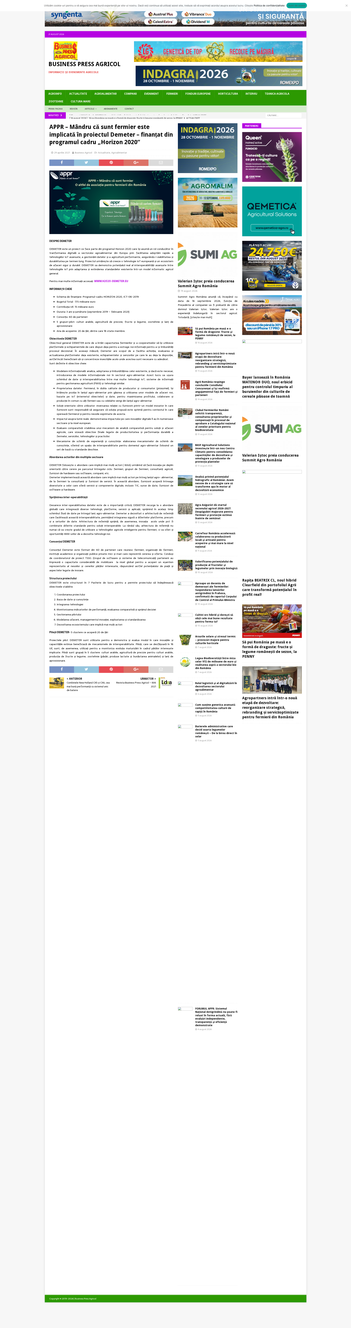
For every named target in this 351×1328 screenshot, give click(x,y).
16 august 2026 (205, 342)
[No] (346, 5)
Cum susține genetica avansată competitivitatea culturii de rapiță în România (215, 708)
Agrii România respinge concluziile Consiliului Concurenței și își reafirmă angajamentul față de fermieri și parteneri (216, 388)
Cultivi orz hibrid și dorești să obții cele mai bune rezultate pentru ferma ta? (214, 618)
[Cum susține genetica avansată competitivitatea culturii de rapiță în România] (185, 707)
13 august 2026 (205, 434)
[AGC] (272, 288)
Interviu (251, 94)
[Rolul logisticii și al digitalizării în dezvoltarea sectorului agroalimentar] (185, 686)
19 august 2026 (189, 291)
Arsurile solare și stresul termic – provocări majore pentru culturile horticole (215, 639)
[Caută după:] (283, 115)
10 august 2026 (205, 572)
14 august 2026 (205, 399)
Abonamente (110, 108)
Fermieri (172, 94)
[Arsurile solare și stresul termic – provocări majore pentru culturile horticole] (185, 640)
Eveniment (151, 94)
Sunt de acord (296, 5)
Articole (89, 108)
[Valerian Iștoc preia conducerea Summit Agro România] (207, 254)
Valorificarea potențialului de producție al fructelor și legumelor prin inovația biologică (216, 565)
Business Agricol (83, 153)
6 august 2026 (205, 694)
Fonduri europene (198, 94)
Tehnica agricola (277, 94)
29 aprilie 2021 (62, 153)
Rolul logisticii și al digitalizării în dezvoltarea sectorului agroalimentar (216, 686)
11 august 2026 (205, 550)
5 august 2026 (205, 715)
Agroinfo (55, 94)
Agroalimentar (106, 94)
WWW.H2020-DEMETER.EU (111, 281)
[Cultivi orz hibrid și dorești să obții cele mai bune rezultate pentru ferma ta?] (185, 618)
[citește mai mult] (201, 317)
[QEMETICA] (272, 234)
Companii (130, 94)
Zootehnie (56, 101)
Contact (129, 108)
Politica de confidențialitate (269, 5)
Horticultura (228, 94)
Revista (74, 108)
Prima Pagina (55, 108)
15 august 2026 (205, 371)
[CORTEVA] (272, 180)
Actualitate (78, 94)
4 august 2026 (205, 1029)
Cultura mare (80, 101)
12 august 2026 (205, 494)
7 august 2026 (205, 647)
